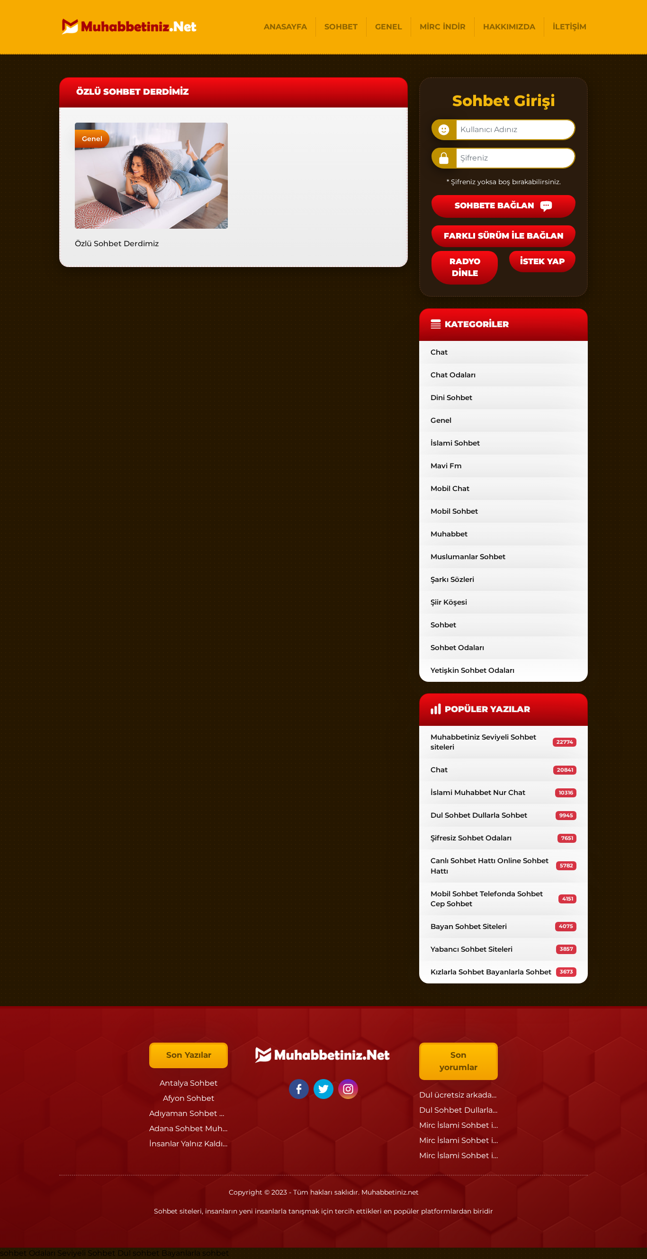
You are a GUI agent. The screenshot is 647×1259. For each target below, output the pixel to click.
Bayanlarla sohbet (195, 1253)
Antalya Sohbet (189, 1083)
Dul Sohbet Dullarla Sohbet (502, 815)
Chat (439, 352)
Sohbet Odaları (457, 647)
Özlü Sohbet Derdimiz (117, 243)
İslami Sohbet (455, 442)
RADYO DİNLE (464, 267)
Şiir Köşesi (449, 602)
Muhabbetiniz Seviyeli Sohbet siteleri (502, 741)
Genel (92, 138)
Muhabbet (449, 533)
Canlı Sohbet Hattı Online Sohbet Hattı (502, 865)
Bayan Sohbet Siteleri (502, 926)
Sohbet (443, 624)
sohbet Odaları (27, 1253)
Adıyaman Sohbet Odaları (197, 1113)
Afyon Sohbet (189, 1098)
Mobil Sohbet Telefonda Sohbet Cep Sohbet (502, 898)
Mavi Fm (446, 465)
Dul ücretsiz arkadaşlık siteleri (475, 1094)
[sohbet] (130, 27)
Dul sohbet (138, 1253)
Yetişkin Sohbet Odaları (472, 670)
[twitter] (325, 1088)
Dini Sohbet (451, 397)
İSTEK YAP (542, 261)
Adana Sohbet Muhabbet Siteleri (211, 1128)
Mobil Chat (450, 488)
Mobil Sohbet (454, 511)
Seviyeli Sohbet (87, 1253)
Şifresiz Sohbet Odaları (502, 837)
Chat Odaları (453, 374)
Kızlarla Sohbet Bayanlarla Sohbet (502, 971)
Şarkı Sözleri (452, 579)
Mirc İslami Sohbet (454, 1125)
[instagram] (348, 1088)
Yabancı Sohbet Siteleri (502, 949)
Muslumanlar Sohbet (468, 556)
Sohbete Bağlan (496, 206)
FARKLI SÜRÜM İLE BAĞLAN (504, 236)
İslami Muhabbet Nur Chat (502, 792)
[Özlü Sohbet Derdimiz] (151, 174)
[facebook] (300, 1088)
